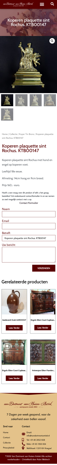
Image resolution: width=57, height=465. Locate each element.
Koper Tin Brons (26, 134)
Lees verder (14, 327)
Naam (6, 209)
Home (5, 134)
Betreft (6, 233)
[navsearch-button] (52, 4)
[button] (41, 4)
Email (5, 221)
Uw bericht (8, 245)
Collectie (13, 134)
